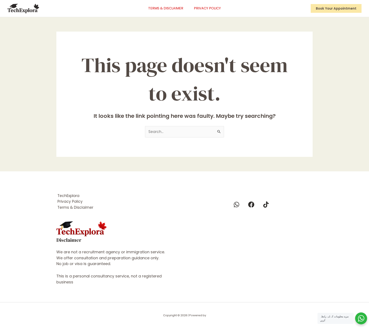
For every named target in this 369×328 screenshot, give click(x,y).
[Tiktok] (266, 204)
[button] (336, 8)
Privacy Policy (207, 8)
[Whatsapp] (236, 204)
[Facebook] (251, 204)
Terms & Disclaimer (165, 8)
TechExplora (68, 195)
